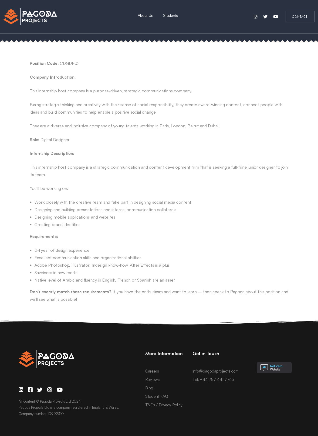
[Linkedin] (21, 390)
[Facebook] (30, 390)
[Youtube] (59, 390)
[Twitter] (39, 390)
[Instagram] (49, 390)
